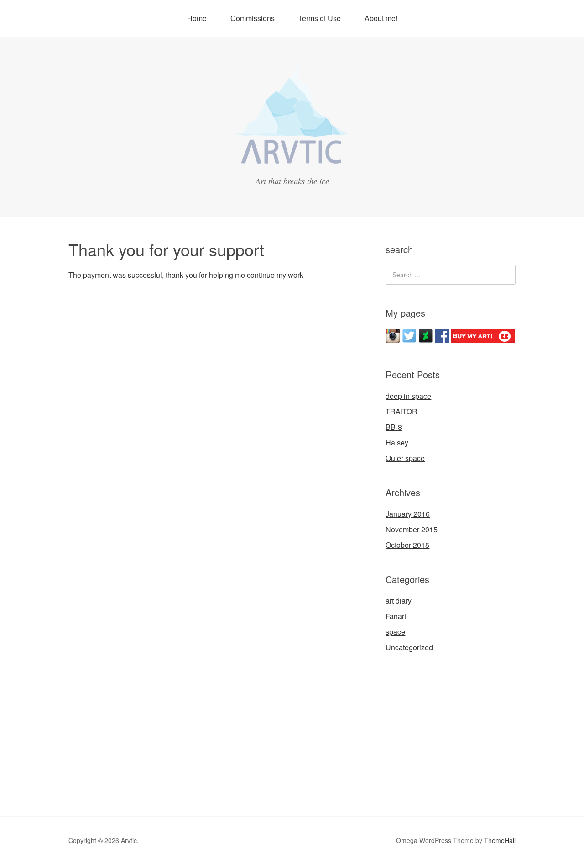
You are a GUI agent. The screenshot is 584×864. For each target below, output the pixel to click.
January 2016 (408, 514)
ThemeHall (500, 840)
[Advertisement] (454, 733)
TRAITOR (401, 411)
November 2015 (412, 529)
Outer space (405, 458)
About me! (381, 18)
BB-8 (394, 427)
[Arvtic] (292, 161)
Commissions (252, 18)
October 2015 (407, 545)
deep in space (408, 396)
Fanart (396, 616)
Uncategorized (409, 647)
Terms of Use (319, 18)
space (395, 631)
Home (197, 18)
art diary (399, 600)
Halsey (397, 442)
